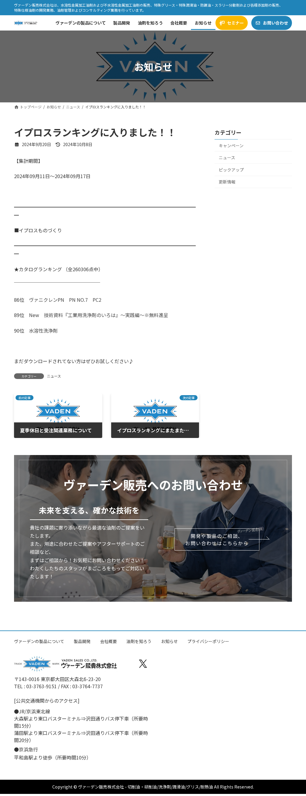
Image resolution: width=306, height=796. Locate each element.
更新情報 (227, 182)
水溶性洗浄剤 (43, 330)
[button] (217, 539)
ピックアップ (231, 170)
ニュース (54, 375)
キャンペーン (231, 145)
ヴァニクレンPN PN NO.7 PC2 (65, 299)
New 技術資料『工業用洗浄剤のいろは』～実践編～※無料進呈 (98, 315)
